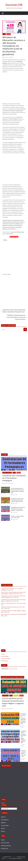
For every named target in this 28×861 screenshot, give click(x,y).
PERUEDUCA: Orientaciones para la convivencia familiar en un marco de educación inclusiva (16, 317)
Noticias (8, 34)
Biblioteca (3, 822)
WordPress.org (4, 660)
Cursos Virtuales (5, 825)
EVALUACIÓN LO (5, 695)
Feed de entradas (5, 656)
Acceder (3, 654)
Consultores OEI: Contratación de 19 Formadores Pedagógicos (14, 478)
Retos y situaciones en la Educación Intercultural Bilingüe (13, 614)
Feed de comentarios (5, 658)
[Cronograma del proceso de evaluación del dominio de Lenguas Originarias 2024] (5, 501)
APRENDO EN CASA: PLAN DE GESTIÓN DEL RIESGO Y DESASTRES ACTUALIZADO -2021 (14, 311)
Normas (3, 828)
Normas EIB (16, 695)
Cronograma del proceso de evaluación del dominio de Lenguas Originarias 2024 (17, 500)
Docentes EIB (14, 5)
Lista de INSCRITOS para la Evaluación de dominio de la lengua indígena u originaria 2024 (17, 490)
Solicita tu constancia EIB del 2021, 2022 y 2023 (17, 517)
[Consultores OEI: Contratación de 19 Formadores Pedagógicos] (14, 464)
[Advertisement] (14, 88)
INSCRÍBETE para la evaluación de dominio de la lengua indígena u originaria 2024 (18, 509)
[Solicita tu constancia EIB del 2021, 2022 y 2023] (5, 518)
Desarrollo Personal (7, 472)
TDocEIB (11, 57)
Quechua (3, 817)
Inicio (4, 34)
